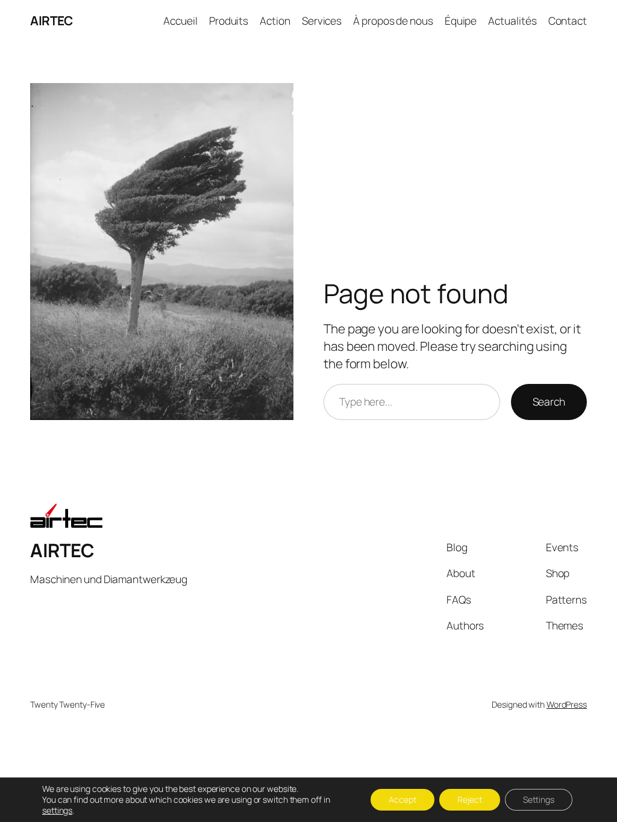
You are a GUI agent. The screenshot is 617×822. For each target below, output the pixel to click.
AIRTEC (51, 20)
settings (57, 810)
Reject (469, 799)
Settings (538, 799)
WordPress (567, 704)
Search (549, 401)
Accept (402, 799)
